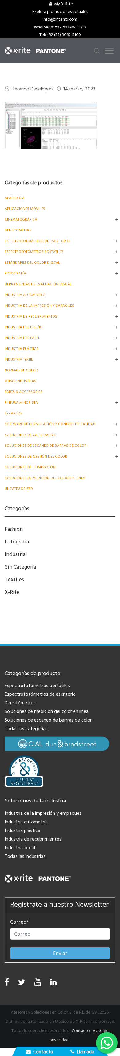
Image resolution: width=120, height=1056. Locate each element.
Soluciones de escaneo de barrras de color (48, 720)
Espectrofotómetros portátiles (34, 251)
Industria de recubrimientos (31, 316)
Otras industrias (20, 381)
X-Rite (12, 592)
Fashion (14, 529)
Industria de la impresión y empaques (39, 305)
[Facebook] (7, 982)
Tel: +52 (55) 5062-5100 (60, 35)
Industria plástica (22, 348)
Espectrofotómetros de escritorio (37, 241)
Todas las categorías (26, 728)
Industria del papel (22, 338)
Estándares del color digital (32, 262)
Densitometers (18, 230)
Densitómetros (20, 702)
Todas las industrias (25, 856)
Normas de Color (21, 370)
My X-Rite (63, 4)
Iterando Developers (32, 89)
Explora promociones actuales (60, 12)
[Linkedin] (53, 983)
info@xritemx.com (60, 19)
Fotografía (15, 273)
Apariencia (15, 198)
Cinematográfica (21, 219)
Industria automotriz (26, 821)
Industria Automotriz (25, 295)
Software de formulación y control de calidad (50, 424)
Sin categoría (20, 567)
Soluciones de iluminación (30, 467)
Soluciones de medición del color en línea (45, 478)
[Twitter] (21, 983)
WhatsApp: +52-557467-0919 (60, 27)
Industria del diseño (24, 327)
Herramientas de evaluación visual (38, 284)
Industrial (16, 554)
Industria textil (19, 359)
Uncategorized (19, 488)
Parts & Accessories (23, 391)
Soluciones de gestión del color (36, 456)
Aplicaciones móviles (25, 208)
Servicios (13, 413)
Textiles (14, 579)
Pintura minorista (21, 402)
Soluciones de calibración (30, 435)
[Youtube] (37, 983)
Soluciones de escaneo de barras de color (45, 445)
